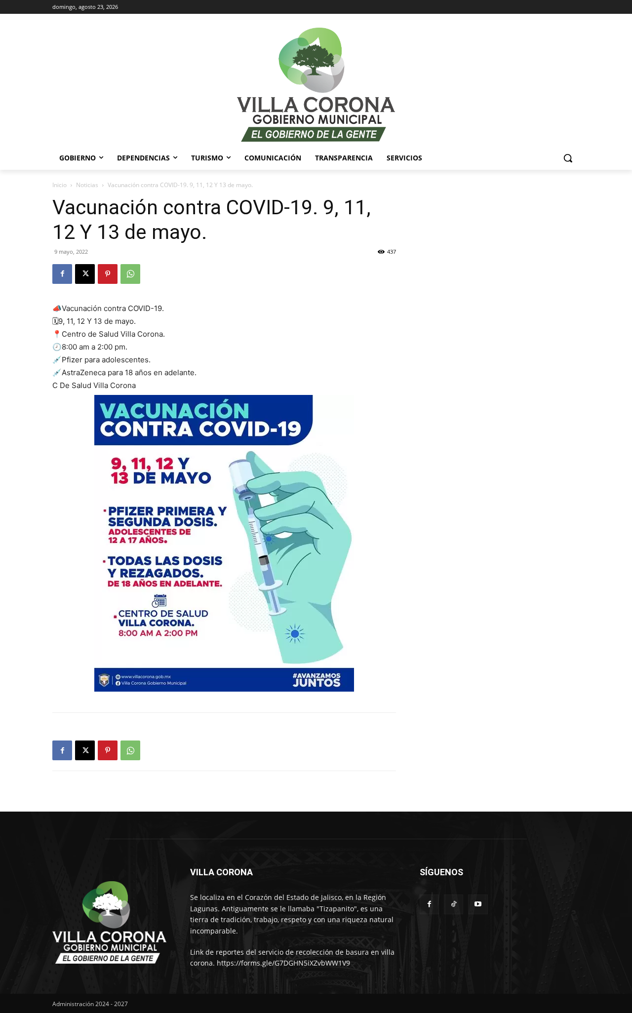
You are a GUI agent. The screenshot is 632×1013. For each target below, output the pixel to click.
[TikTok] (453, 904)
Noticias (87, 185)
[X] (85, 274)
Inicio (59, 185)
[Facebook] (62, 274)
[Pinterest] (108, 274)
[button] (568, 158)
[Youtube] (477, 904)
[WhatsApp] (130, 274)
